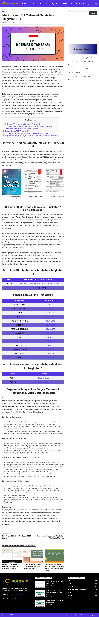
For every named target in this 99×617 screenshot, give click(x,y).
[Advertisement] (82, 29)
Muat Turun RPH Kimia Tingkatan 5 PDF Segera (16, 537)
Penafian (83, 615)
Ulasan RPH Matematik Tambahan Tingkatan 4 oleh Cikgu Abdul (29, 126)
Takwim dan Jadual (77, 4)
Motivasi (34, 4)
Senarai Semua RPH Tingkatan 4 (15, 131)
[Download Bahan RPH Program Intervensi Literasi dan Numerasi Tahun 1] (12, 556)
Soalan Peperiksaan (53, 4)
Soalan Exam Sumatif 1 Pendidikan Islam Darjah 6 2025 (54, 592)
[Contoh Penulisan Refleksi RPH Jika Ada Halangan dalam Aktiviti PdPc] (33, 556)
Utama (68, 615)
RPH (3, 9)
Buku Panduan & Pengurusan (77, 589)
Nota (42, 4)
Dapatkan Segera (44, 378)
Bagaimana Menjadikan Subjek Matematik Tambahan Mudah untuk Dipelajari (30, 136)
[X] (12, 598)
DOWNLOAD (50, 305)
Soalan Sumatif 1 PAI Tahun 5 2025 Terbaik (80, 69)
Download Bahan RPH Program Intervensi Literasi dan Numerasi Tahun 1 (11, 566)
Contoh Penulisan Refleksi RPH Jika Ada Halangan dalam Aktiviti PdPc (32, 566)
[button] (96, 4)
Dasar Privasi (75, 615)
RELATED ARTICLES (10, 545)
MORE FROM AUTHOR (27, 545)
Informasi (71, 581)
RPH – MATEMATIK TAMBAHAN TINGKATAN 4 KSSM (39, 284)
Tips (88, 4)
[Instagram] (8, 598)
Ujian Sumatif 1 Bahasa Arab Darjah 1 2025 (80, 58)
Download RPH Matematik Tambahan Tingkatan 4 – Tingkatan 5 (26, 133)
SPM (65, 4)
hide (34, 120)
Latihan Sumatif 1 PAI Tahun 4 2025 (78, 73)
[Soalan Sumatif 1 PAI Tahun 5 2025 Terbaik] (40, 603)
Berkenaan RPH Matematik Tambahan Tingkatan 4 (21, 124)
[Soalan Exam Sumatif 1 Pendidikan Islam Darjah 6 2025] (40, 593)
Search (70, 10)
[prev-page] (61, 546)
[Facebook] (4, 598)
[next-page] (63, 546)
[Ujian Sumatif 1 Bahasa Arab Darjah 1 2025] (40, 584)
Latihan (25, 4)
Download (35, 288)
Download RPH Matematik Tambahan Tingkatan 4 (21, 129)
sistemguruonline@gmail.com (17, 594)
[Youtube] (16, 598)
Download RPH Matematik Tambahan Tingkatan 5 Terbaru (50, 537)
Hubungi (90, 615)
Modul (70, 595)
